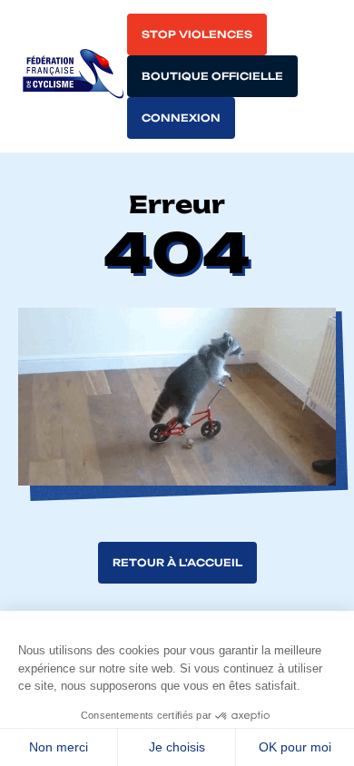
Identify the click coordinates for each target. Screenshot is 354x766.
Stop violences (197, 34)
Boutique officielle (212, 76)
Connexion (181, 118)
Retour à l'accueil (177, 562)
